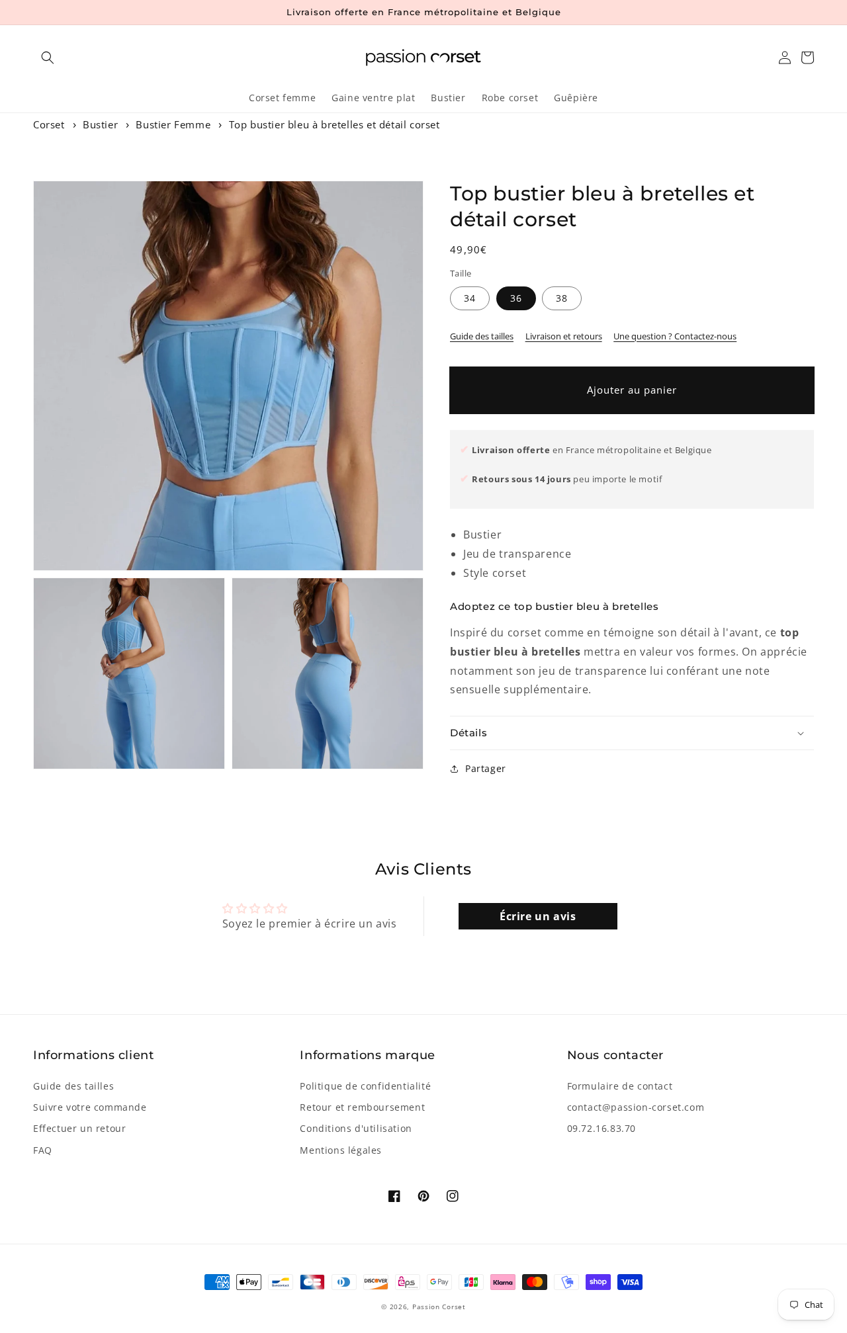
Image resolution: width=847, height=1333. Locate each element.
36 (516, 298)
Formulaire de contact (620, 1086)
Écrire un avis (538, 916)
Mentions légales (341, 1150)
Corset (49, 124)
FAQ (42, 1150)
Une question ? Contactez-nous (674, 336)
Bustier (100, 124)
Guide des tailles (481, 336)
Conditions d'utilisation (356, 1128)
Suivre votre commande (90, 1107)
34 (470, 298)
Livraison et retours (563, 336)
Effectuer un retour (79, 1128)
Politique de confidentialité (365, 1086)
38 (562, 298)
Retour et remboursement (362, 1107)
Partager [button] (485, 768)
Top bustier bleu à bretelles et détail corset (334, 124)
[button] (47, 57)
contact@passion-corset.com (636, 1107)
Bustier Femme (173, 124)
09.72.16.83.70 (601, 1128)
